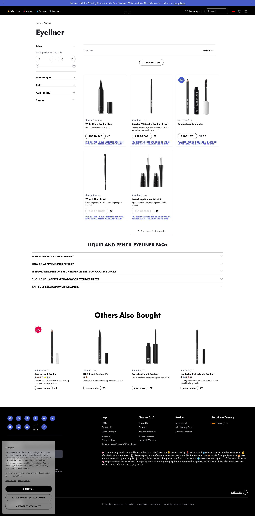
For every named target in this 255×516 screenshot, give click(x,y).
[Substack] (27, 427)
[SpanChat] (10, 427)
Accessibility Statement (171, 504)
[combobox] (208, 50)
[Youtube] (44, 418)
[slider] (37, 66)
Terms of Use (130, 504)
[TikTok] (10, 418)
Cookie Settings (188, 504)
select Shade (43, 388)
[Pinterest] (27, 418)
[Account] (239, 11)
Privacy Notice (142, 504)
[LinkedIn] (18, 427)
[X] (52, 418)
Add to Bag (95, 136)
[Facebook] (35, 418)
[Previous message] (3, 3)
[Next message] (251, 3)
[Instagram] (18, 418)
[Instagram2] (44, 427)
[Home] (127, 11)
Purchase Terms (155, 504)
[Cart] (246, 11)
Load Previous (151, 62)
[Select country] (233, 11)
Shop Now (187, 136)
